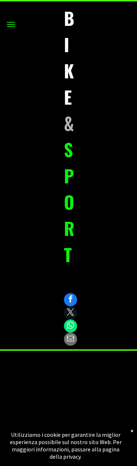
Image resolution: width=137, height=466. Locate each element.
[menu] (11, 24)
